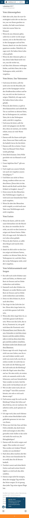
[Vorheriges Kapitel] (3, 511)
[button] (2, 2)
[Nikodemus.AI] (3, 507)
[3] (23, 188)
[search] (12, 2)
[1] (18, 163)
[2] (12, 174)
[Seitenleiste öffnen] (14, 516)
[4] (10, 390)
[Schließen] (23, 499)
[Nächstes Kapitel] (25, 511)
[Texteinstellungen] (27, 2)
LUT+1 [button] (21, 2)
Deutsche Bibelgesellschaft (9, 8)
